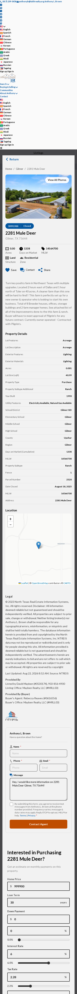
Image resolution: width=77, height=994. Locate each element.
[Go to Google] (1, 23)
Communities (6, 90)
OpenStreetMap (40, 583)
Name (17, 746)
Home (8, 168)
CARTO (67, 583)
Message (18, 775)
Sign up (3, 71)
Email (46, 760)
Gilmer (19, 168)
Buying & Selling (7, 87)
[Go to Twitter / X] (1, 11)
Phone (17, 760)
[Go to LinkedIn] (1, 17)
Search (3, 84)
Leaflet (24, 583)
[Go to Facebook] (1, 4)
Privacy (31, 815)
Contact (4, 96)
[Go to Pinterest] (1, 20)
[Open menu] (1, 147)
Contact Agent (38, 824)
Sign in (10, 71)
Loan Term (13, 895)
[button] (38, 545)
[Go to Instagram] (1, 7)
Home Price (14, 879)
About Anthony (7, 93)
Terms (23, 815)
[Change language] (2, 26)
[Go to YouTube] (1, 14)
